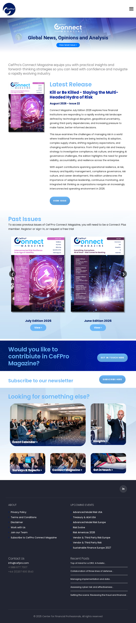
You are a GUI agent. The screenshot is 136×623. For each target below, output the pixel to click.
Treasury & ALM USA (84, 517)
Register (26, 229)
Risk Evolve (79, 527)
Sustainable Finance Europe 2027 (92, 547)
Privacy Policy (18, 512)
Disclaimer (17, 522)
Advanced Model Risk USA (87, 512)
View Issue (60, 200)
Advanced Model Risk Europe (89, 522)
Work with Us (18, 527)
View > (38, 327)
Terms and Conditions (23, 517)
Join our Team (19, 532)
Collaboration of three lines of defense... (92, 571)
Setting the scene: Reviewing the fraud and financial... (99, 595)
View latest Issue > (68, 45)
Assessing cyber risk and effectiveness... (92, 587)
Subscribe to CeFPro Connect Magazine (34, 537)
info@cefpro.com (18, 563)
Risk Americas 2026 (84, 532)
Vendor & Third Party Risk (87, 542)
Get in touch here (112, 357)
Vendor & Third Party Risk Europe (91, 537)
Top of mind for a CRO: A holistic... (88, 563)
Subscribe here (112, 379)
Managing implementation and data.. (90, 579)
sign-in (40, 229)
